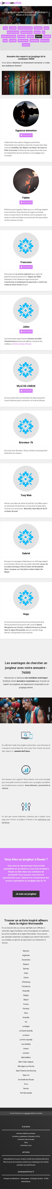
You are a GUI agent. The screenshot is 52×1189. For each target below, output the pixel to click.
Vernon (26, 1088)
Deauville (26, 991)
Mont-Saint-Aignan (26, 1062)
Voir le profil (27, 135)
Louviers (26, 1053)
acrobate (13, 28)
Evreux (26, 1004)
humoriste (21, 36)
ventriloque (45, 41)
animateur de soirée (25, 28)
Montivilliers (26, 1057)
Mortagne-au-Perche (26, 1066)
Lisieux (26, 1048)
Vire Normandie (26, 1093)
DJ (43, 32)
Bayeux (26, 964)
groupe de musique (8, 36)
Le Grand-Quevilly (26, 1031)
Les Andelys (26, 1044)
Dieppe (26, 995)
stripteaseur (34, 41)
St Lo (26, 1084)
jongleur (38, 36)
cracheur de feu (26, 32)
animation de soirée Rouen (26, 1165)
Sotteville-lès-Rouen (26, 1080)
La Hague (26, 1026)
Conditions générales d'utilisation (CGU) (26, 1136)
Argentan (26, 955)
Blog (26, 1142)
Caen (26, 973)
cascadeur (38, 28)
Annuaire (19, 1133)
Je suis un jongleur (26, 893)
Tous (5, 28)
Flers (26, 1013)
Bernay (26, 969)
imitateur (30, 36)
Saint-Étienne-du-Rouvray (26, 1071)
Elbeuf (26, 1000)
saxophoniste (23, 41)
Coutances (26, 986)
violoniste (26, 45)
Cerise (26, 977)
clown (46, 28)
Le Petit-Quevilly (26, 1040)
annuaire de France (22, 751)
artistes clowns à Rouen (21, 344)
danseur (37, 32)
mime (5, 41)
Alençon (26, 951)
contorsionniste (13, 32)
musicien (13, 41)
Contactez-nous (26, 1145)
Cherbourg (26, 982)
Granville (26, 1017)
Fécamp (26, 1009)
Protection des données (26, 1139)
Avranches (26, 960)
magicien (47, 36)
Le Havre (26, 1035)
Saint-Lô (26, 1075)
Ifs (26, 1022)
